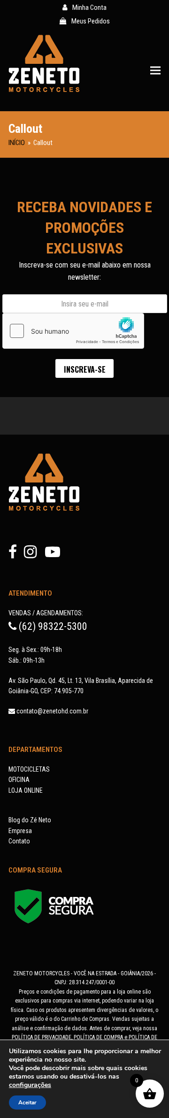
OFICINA (19, 779)
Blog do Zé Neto (29, 820)
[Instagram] (34, 555)
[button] (155, 70)
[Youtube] (52, 555)
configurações (30, 1085)
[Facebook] (16, 555)
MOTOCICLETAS (29, 769)
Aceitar (27, 1102)
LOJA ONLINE (25, 790)
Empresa (20, 831)
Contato (19, 841)
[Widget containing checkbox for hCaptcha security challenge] (73, 331)
